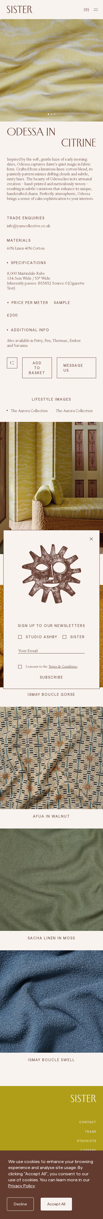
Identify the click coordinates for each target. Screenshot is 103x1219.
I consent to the (51, 666)
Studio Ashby (41, 637)
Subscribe (51, 677)
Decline (20, 1204)
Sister (77, 637)
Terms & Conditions (63, 666)
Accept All (56, 1204)
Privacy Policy (21, 1186)
